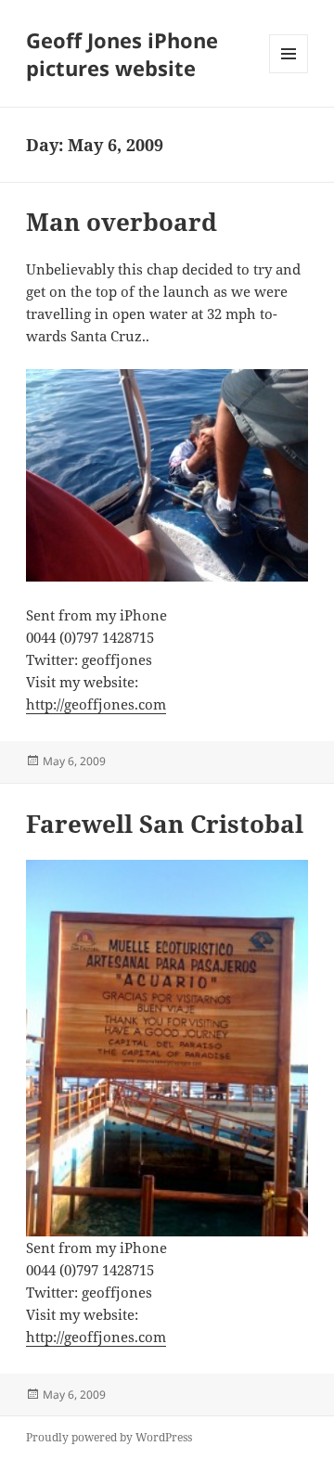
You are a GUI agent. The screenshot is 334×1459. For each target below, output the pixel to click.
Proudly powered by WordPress (109, 1437)
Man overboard (121, 221)
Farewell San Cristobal (164, 823)
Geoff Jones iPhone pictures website (122, 54)
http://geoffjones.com (96, 704)
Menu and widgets (289, 72)
